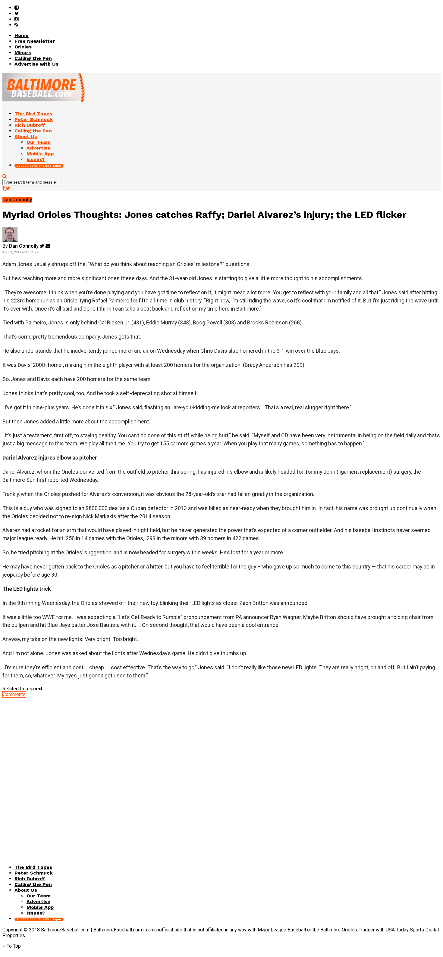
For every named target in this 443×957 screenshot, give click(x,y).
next (37, 689)
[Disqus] (221, 772)
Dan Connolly (24, 246)
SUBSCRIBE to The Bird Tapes (39, 165)
